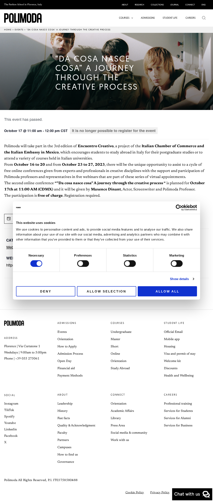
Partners (63, 440)
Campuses (64, 447)
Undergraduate (121, 332)
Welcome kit (172, 361)
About (62, 394)
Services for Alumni (177, 418)
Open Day (64, 361)
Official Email (173, 332)
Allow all (167, 291)
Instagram (11, 403)
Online (115, 353)
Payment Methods (70, 375)
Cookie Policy (134, 492)
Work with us (120, 440)
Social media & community (129, 432)
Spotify (9, 416)
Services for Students (178, 411)
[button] (131, 18)
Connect (118, 394)
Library (116, 418)
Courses (118, 323)
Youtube (10, 423)
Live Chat (192, 494)
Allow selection (106, 291)
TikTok (9, 410)
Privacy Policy (160, 492)
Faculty (62, 432)
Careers (170, 394)
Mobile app (172, 339)
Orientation (65, 339)
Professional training (178, 403)
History (62, 411)
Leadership (65, 403)
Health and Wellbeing (179, 375)
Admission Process (70, 353)
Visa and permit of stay (180, 353)
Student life (174, 323)
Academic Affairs (122, 411)
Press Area (118, 425)
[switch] (83, 263)
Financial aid (66, 368)
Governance (65, 462)
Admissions (66, 323)
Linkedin (10, 429)
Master (115, 339)
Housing (169, 346)
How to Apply (67, 346)
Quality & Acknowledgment (76, 425)
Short (114, 346)
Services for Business (178, 425)
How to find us (67, 454)
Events (19, 29)
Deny (45, 291)
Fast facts (63, 418)
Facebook (10, 436)
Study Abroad (120, 368)
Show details (179, 279)
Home (7, 29)
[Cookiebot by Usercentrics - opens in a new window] (179, 208)
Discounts (170, 368)
